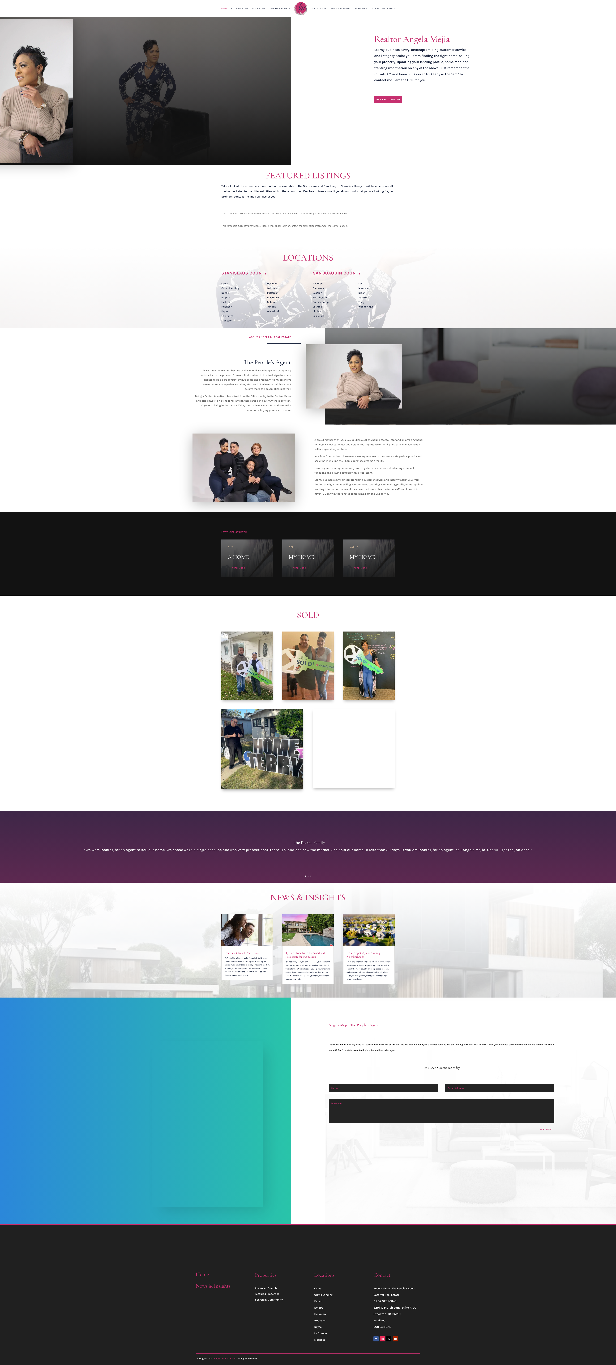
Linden (317, 311)
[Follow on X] (388, 1338)
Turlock (271, 306)
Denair (225, 292)
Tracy (361, 301)
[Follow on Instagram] (382, 1338)
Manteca (363, 288)
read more (238, 568)
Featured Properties (267, 1293)
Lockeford (319, 315)
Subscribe (361, 8)
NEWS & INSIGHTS (340, 8)
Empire (225, 297)
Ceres (224, 283)
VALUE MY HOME (239, 8)
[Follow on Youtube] (395, 1338)
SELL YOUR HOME (278, 8)
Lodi (361, 283)
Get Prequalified (388, 99)
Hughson (226, 306)
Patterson (272, 292)
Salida (271, 301)
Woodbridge (365, 306)
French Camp (321, 301)
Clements (318, 288)
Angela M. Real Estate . (225, 1358)
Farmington (320, 297)
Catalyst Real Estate (386, 1294)
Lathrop (317, 306)
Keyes (224, 311)
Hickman (226, 301)
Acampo (318, 283)
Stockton (363, 297)
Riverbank (273, 297)
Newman (272, 283)
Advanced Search (266, 1288)
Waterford (273, 311)
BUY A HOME (258, 8)
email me (379, 1320)
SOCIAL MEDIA (318, 8)
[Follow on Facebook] (376, 1338)
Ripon (361, 292)
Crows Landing (230, 288)
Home (202, 1274)
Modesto (226, 320)
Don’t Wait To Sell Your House (242, 953)
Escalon (317, 292)
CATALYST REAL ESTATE (383, 8)
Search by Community (269, 1299)
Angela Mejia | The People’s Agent (394, 1288)
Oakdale (272, 288)
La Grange (227, 315)
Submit (548, 1129)
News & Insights (213, 1286)
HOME (224, 8)
